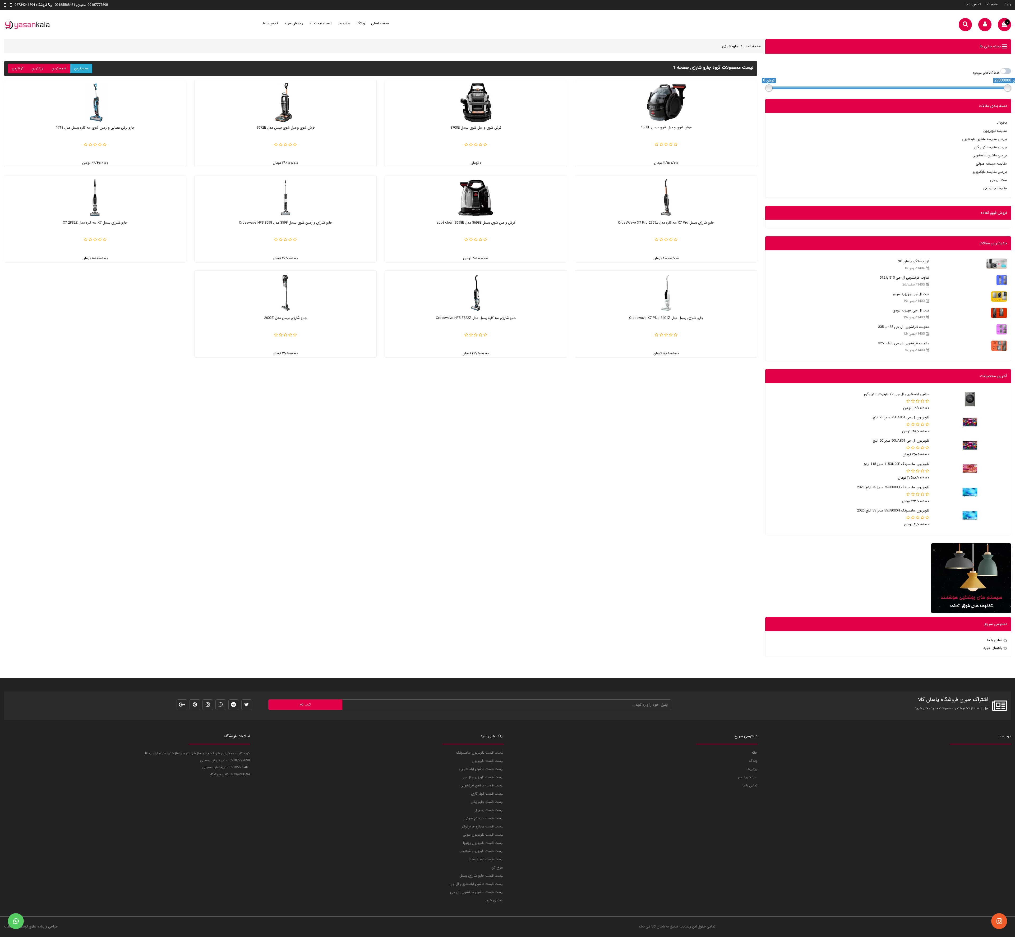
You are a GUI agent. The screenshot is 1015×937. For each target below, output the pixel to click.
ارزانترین (37, 68)
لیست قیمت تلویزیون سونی (483, 835)
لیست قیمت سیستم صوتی (484, 818)
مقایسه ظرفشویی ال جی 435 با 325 (903, 343)
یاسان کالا (658, 926)
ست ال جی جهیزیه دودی (911, 310)
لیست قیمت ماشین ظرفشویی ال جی (477, 892)
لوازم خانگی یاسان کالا (913, 261)
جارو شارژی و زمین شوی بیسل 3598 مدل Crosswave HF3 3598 (285, 222)
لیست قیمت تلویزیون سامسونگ (480, 752)
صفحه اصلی (380, 23)
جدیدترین (81, 68)
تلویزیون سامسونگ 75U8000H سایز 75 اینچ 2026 (893, 487)
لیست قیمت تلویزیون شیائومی (481, 851)
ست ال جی (998, 180)
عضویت (992, 4)
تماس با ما (973, 4)
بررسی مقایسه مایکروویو (989, 172)
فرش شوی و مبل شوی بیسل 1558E (666, 127)
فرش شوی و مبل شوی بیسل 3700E (475, 127)
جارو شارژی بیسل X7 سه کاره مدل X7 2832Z (95, 222)
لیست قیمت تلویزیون (488, 761)
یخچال (1002, 122)
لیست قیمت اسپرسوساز (486, 859)
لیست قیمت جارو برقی (487, 802)
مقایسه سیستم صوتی (991, 163)
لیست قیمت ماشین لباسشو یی (481, 769)
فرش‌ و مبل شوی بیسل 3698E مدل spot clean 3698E (476, 222)
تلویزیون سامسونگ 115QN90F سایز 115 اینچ (896, 464)
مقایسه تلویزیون (995, 131)
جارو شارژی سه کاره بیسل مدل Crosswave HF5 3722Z (476, 318)
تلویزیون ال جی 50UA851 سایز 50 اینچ (901, 440)
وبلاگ (361, 23)
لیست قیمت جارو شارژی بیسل (481, 876)
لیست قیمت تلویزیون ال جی (483, 777)
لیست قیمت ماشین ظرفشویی (482, 785)
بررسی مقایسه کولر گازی (989, 147)
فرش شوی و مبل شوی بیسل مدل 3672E (286, 127)
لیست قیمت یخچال (489, 810)
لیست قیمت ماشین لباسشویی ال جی (477, 884)
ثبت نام (305, 704)
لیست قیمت (322, 23)
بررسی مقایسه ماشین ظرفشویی (984, 139)
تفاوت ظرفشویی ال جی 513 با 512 (904, 277)
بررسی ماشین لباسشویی (989, 155)
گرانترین (18, 68)
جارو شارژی (730, 46)
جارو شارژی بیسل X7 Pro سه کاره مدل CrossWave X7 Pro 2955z (666, 222)
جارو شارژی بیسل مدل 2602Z (285, 318)
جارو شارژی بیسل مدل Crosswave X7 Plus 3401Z (666, 318)
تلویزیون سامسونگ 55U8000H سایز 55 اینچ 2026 (893, 510)
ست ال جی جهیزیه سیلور (911, 294)
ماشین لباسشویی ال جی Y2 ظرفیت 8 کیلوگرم (896, 394)
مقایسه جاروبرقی (995, 188)
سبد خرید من (747, 777)
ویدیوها (752, 769)
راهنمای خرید (293, 23)
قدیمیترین (59, 68)
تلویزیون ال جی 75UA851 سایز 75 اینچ (901, 417)
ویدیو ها (344, 23)
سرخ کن (497, 867)
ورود (1008, 4)
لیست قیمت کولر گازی (487, 793)
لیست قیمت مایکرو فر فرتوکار (483, 826)
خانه (754, 752)
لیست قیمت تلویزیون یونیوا (483, 843)
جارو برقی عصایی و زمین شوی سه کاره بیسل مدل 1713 (95, 127)
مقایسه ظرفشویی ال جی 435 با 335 (903, 327)
